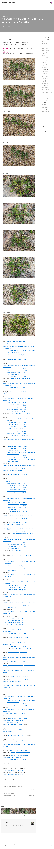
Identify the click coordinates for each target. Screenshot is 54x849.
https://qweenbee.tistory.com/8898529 (21, 648)
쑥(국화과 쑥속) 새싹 (8, 793)
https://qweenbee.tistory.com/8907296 (16, 491)
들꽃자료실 (6, 786)
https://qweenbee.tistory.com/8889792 (16, 543)
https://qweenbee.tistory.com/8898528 (16, 646)
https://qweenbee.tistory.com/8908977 (16, 431)
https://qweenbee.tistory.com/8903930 (13, 681)
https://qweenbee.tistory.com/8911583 (12, 765)
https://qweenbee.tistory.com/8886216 (13, 539)
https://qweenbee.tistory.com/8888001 (13, 618)
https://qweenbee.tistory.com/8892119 (16, 369)
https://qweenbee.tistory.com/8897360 (18, 522)
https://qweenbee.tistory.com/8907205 (17, 591)
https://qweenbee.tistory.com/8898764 (14, 724)
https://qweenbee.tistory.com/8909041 (14, 729)
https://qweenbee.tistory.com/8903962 (13, 720)
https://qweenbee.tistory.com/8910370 (17, 531)
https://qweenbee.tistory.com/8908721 (16, 624)
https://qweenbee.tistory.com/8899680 (16, 487)
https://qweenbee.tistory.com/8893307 (17, 585)
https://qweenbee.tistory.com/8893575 (16, 546)
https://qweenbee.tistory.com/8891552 (13, 346)
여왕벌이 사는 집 (8, 3)
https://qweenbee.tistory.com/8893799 (13, 419)
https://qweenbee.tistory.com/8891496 (12, 611)
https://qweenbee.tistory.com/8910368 (17, 356)
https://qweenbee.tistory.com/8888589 (13, 365)
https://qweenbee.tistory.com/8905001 (16, 620)
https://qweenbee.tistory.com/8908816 (17, 507)
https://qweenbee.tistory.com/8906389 (16, 376)
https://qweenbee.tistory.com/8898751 (20, 755)
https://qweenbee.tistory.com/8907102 (16, 509)
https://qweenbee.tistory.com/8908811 (16, 354)
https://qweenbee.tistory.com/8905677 (16, 704)
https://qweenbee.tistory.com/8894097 (17, 370)
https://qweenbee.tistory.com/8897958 (17, 489)
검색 (48, 3)
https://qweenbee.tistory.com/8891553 (13, 470)
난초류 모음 (45, 65)
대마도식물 (45, 80)
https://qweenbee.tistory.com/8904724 (17, 407)
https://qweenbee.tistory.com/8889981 (13, 524)
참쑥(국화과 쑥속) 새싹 (9, 795)
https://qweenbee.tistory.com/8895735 (16, 406)
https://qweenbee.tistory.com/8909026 (17, 435)
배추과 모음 (45, 52)
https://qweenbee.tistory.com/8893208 (13, 515)
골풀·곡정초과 (45, 50)
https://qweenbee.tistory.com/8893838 (13, 383)
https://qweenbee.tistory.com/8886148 (13, 629)
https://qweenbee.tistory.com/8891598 (17, 504)
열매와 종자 (45, 46)
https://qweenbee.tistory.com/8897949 (13, 642)
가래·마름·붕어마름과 (46, 60)
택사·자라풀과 (45, 58)
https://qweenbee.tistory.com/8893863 (17, 359)
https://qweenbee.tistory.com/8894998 (20, 443)
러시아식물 (45, 83)
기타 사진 (44, 109)
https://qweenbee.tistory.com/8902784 (17, 493)
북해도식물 (45, 78)
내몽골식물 (45, 81)
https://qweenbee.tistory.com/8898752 (13, 757)
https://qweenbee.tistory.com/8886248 (13, 774)
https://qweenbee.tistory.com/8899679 (16, 372)
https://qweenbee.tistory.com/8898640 (17, 457)
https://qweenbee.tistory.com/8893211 (16, 468)
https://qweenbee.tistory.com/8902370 (16, 456)
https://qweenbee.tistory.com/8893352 (13, 665)
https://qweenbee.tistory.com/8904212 (18, 750)
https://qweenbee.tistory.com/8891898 (13, 696)
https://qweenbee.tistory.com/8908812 (17, 411)
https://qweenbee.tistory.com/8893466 (16, 448)
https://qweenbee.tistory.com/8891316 (16, 633)
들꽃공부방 (45, 85)
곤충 (43, 105)
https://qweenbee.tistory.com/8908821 (17, 428)
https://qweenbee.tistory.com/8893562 (16, 483)
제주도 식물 (45, 73)
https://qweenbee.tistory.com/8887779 (13, 398)
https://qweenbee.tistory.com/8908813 (15, 713)
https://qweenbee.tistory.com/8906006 (17, 652)
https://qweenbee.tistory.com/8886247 (13, 770)
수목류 (44, 43)
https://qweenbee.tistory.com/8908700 (13, 528)
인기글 (47, 119)
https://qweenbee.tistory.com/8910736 (14, 741)
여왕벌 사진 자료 (46, 111)
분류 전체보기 (46, 37)
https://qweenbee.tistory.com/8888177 (18, 391)
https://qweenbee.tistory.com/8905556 (17, 548)
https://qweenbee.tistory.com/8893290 (14, 594)
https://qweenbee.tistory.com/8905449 (18, 679)
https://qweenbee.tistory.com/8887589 (13, 343)
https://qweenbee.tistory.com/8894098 (17, 485)
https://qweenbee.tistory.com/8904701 (16, 589)
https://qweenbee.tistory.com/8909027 (15, 722)
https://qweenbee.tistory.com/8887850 (13, 602)
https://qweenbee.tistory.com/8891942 (16, 387)
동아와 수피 (45, 48)
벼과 (44, 53)
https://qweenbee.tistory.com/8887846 (12, 498)
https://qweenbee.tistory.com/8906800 (13, 465)
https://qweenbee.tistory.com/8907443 (16, 426)
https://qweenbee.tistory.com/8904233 (17, 424)
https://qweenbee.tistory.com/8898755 (16, 759)
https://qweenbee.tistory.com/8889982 (13, 581)
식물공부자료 (45, 87)
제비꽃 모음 (45, 64)
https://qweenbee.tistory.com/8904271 (18, 554)
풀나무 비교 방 (45, 89)
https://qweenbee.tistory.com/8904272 (21, 555)
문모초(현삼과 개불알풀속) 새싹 (10, 791)
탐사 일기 (45, 96)
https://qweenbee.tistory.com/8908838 (16, 430)
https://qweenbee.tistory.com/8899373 (13, 439)
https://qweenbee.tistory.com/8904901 (16, 605)
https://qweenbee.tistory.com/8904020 (17, 718)
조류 (44, 104)
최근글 (43, 119)
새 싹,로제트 (11, 786)
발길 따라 (45, 98)
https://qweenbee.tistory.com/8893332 (13, 709)
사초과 (44, 55)
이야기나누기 (45, 94)
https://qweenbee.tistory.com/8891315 (18, 637)
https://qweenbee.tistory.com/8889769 (23, 533)
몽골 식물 (45, 76)
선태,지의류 (45, 57)
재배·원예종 (45, 67)
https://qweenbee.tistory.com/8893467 (21, 413)
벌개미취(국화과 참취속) (9, 796)
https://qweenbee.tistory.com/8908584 (13, 670)
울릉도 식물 (45, 74)
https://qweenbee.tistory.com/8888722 (13, 561)
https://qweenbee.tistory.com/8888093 (17, 446)
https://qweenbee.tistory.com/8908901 (16, 409)
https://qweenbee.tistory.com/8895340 (16, 505)
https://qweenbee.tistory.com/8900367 (17, 450)
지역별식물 (45, 69)
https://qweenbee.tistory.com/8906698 (13, 622)
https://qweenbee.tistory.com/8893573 (13, 574)
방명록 (7, 7)
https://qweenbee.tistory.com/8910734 (12, 744)
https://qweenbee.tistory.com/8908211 (20, 550)
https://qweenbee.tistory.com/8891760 (16, 402)
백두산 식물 (45, 71)
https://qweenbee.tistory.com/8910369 (17, 511)
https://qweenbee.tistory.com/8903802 (16, 459)
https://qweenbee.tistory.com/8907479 (17, 374)
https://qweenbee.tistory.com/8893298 (17, 518)
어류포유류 (45, 107)
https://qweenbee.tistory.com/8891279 (16, 700)
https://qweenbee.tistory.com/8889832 (16, 341)
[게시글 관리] (9, 780)
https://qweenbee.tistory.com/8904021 (17, 705)
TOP (51, 845)
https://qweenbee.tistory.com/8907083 (13, 685)
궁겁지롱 (44, 91)
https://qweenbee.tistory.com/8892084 (13, 480)
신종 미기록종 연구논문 (47, 92)
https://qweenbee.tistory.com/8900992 (16, 422)
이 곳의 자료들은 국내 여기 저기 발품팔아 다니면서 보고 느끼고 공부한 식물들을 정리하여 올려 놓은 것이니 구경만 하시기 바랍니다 (17, 825)
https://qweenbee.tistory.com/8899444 (12, 393)
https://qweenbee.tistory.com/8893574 (17, 404)
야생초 (44, 41)
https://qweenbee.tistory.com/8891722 (17, 544)
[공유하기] (7, 780)
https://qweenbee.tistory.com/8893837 (13, 657)
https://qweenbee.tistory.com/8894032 (17, 587)
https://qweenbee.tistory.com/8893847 (16, 452)
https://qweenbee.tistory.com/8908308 (20, 378)
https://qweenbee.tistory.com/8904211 (20, 752)
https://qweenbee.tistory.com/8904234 (17, 474)
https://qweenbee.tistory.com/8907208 (16, 661)
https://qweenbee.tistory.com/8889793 (16, 502)
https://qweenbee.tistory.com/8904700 (19, 691)
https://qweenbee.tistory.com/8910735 (17, 735)
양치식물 (44, 62)
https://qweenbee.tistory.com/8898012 (16, 568)
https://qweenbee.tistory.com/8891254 (16, 565)
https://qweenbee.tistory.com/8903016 (17, 567)
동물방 (44, 102)
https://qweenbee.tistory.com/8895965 (16, 350)
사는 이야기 (45, 100)
